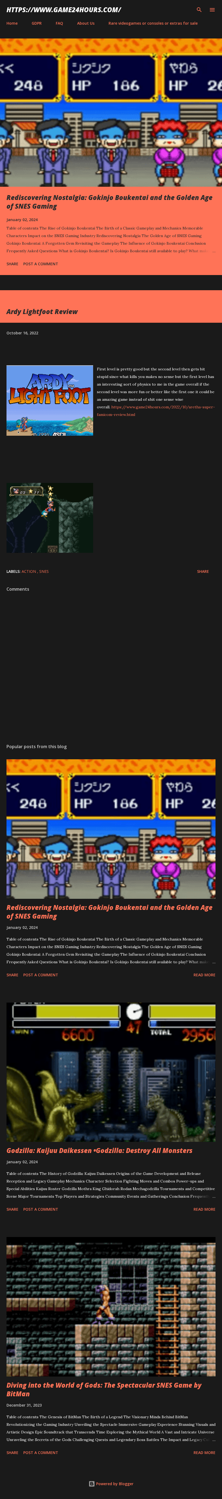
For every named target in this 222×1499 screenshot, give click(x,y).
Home (12, 23)
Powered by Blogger (114, 1483)
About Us (85, 23)
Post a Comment (40, 263)
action (29, 571)
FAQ (59, 23)
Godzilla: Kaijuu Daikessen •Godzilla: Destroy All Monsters (99, 1150)
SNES (44, 571)
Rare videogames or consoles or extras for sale (153, 23)
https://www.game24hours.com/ (63, 9)
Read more (205, 974)
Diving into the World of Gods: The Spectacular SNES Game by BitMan (103, 1389)
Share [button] (12, 263)
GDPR (37, 23)
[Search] (199, 10)
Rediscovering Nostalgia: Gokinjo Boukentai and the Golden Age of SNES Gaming (109, 202)
